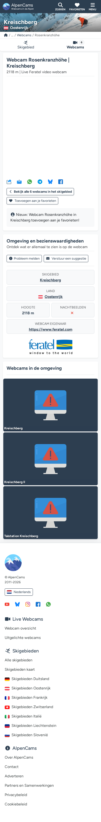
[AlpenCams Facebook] (38, 604)
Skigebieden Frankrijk (29, 697)
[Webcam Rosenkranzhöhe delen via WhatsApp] (29, 181)
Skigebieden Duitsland (30, 679)
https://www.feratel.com (50, 329)
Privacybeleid (16, 795)
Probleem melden (27, 259)
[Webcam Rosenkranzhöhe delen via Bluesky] (50, 181)
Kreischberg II (14, 482)
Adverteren (14, 776)
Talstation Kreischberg (21, 536)
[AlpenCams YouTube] (7, 604)
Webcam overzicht (20, 628)
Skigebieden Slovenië (30, 735)
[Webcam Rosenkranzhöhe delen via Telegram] (40, 181)
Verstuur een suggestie (69, 259)
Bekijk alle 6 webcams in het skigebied (43, 192)
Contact (12, 766)
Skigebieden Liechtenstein (34, 725)
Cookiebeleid (16, 804)
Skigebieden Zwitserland (32, 707)
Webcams (24, 35)
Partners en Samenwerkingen (29, 785)
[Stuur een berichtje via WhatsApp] (48, 604)
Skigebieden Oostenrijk (31, 688)
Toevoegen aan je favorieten (35, 201)
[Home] (6, 35)
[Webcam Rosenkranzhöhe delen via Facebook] (60, 181)
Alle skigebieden (18, 660)
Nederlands (22, 592)
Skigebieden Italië (27, 716)
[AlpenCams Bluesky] (17, 604)
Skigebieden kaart (20, 669)
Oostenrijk (54, 296)
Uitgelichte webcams (23, 637)
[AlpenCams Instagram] (27, 604)
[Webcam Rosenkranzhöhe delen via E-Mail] (19, 181)
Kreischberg (50, 280)
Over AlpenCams (19, 757)
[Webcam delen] (9, 181)
